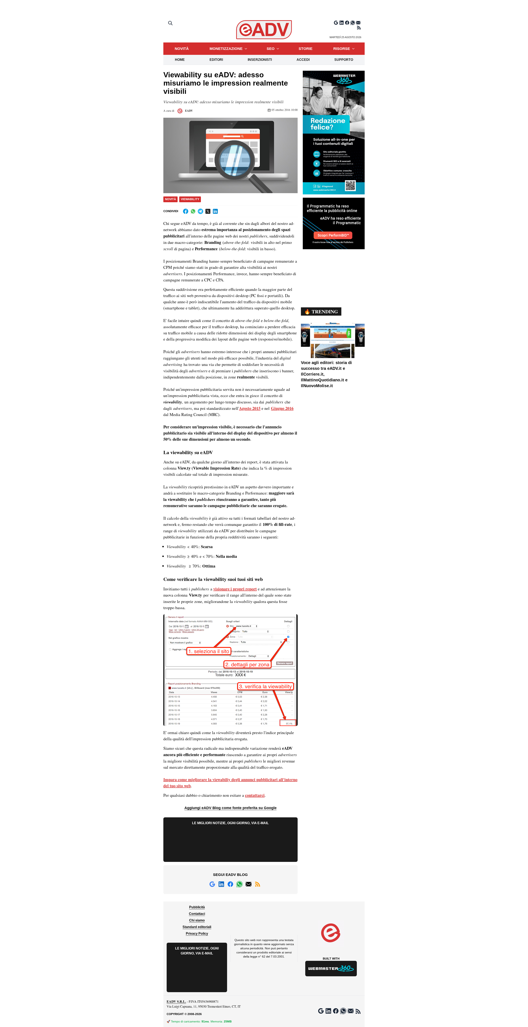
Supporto (343, 59)
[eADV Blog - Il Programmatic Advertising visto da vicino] (264, 29)
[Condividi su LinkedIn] (215, 211)
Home (180, 59)
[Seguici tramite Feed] (358, 27)
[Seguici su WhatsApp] (352, 22)
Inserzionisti (260, 59)
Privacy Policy (197, 933)
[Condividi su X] (208, 211)
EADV (188, 110)
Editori (216, 59)
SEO (271, 49)
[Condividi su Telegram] (200, 211)
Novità (182, 49)
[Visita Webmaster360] (331, 968)
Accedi (303, 59)
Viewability (190, 199)
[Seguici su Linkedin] (341, 22)
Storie (305, 49)
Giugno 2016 (282, 408)
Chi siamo (197, 920)
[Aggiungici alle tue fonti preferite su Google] (336, 22)
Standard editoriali (197, 927)
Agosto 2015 (249, 408)
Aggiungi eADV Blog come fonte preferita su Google (230, 808)
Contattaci (197, 913)
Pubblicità (197, 907)
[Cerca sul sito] (170, 23)
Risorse (341, 49)
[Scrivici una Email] (358, 22)
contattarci (255, 795)
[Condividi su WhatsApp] (193, 211)
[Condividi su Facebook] (185, 211)
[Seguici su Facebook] (347, 22)
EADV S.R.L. (176, 1001)
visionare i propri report (235, 589)
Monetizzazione (226, 49)
